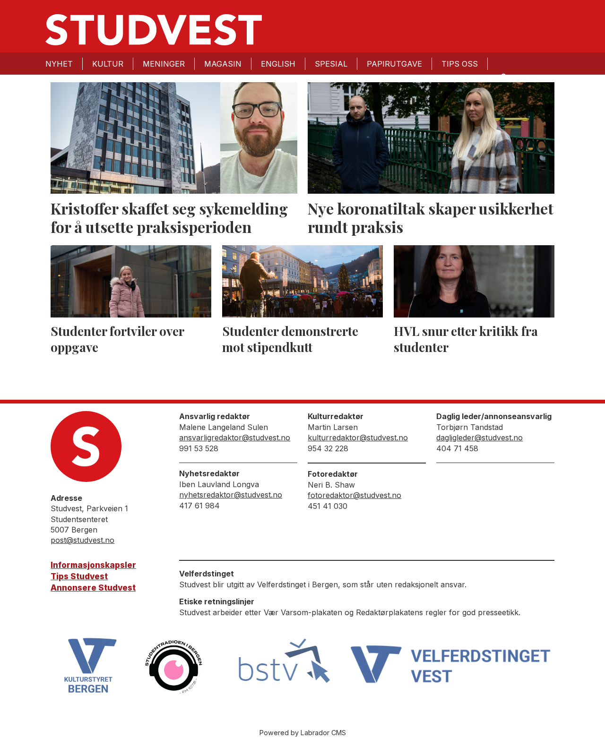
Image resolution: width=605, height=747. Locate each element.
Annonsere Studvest (93, 587)
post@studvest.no (82, 540)
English (278, 64)
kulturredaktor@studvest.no (358, 437)
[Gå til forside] (153, 29)
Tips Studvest (79, 576)
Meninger (164, 64)
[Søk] (503, 76)
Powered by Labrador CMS (302, 733)
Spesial (331, 64)
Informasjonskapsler (93, 565)
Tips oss (459, 64)
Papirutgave (394, 64)
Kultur (107, 64)
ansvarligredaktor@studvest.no (234, 437)
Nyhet (59, 64)
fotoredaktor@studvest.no (354, 495)
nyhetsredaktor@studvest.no (230, 494)
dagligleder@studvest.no (479, 437)
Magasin (223, 64)
